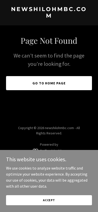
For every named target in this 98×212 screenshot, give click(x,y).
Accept (49, 200)
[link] (49, 16)
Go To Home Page (49, 83)
